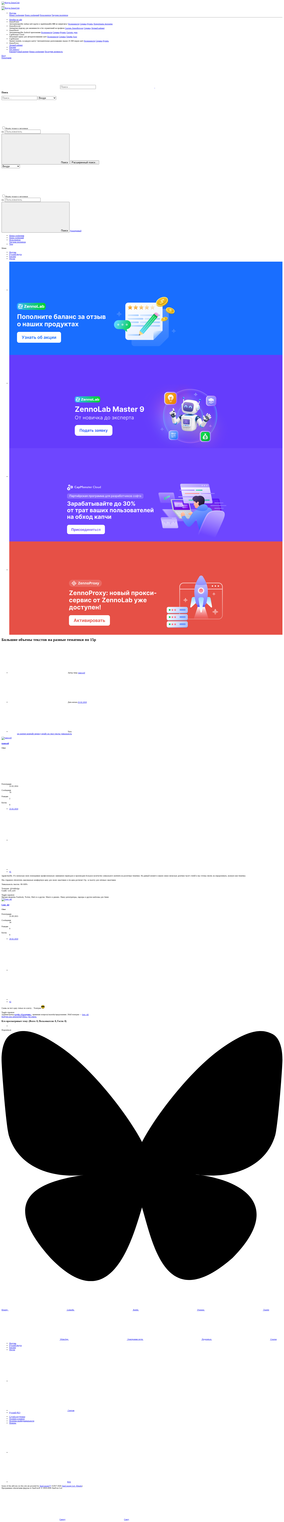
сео (48, 734)
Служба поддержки (17, 1417)
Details (79, 1486)
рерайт (44, 734)
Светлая (70, 1410)
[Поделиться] (38, 840)
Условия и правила (17, 1419)
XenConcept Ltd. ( (69, 1486)
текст (52, 734)
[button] (3, 6)
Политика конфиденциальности (21, 1421)
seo (18, 734)
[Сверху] (38, 1452)
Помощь (12, 1423)
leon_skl (85, 1014)
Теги (11, 244)
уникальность (66, 734)
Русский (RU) (14, 1413)
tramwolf (81, 673)
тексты (58, 734)
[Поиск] (125, 87)
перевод (37, 734)
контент (23, 734)
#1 (10, 872)
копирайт (30, 734)
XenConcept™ (45, 1486)
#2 (10, 1002)
